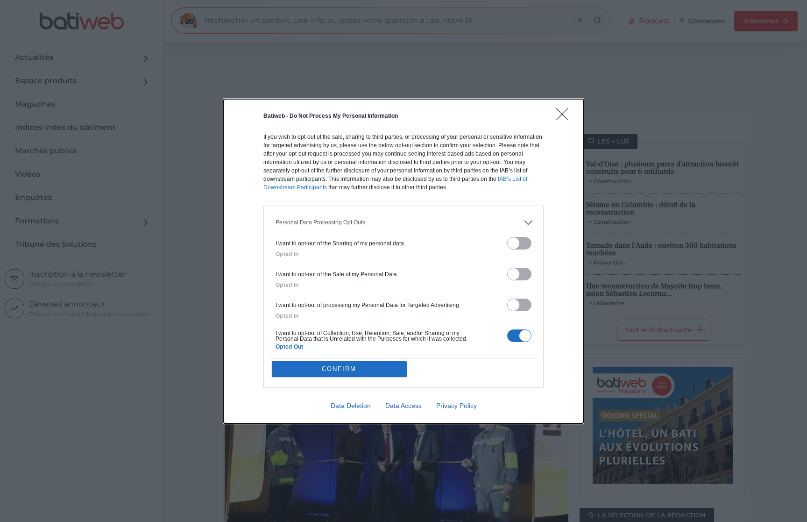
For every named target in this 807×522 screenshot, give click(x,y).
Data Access (403, 405)
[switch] (519, 243)
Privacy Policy (456, 405)
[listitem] (403, 223)
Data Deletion (351, 405)
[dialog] (403, 261)
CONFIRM (339, 368)
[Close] (565, 117)
